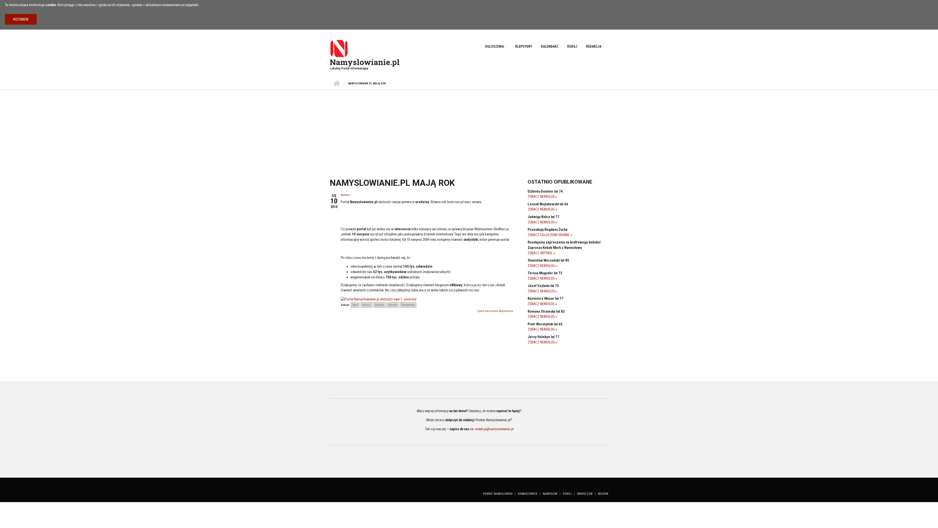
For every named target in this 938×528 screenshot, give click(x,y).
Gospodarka (408, 305)
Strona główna (336, 83)
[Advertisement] (469, 126)
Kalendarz (549, 46)
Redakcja (593, 46)
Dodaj (572, 46)
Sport (355, 305)
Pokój (567, 493)
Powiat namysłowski (497, 493)
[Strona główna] (339, 48)
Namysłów (550, 493)
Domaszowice (527, 493)
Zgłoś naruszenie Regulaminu (495, 311)
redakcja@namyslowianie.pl (494, 429)
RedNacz (346, 195)
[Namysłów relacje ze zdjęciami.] (378, 299)
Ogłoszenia (494, 46)
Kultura (366, 305)
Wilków (603, 493)
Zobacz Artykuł (541, 253)
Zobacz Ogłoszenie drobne (549, 235)
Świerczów (585, 493)
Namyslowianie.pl (365, 62)
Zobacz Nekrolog (541, 196)
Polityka (379, 305)
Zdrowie (392, 305)
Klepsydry (523, 46)
